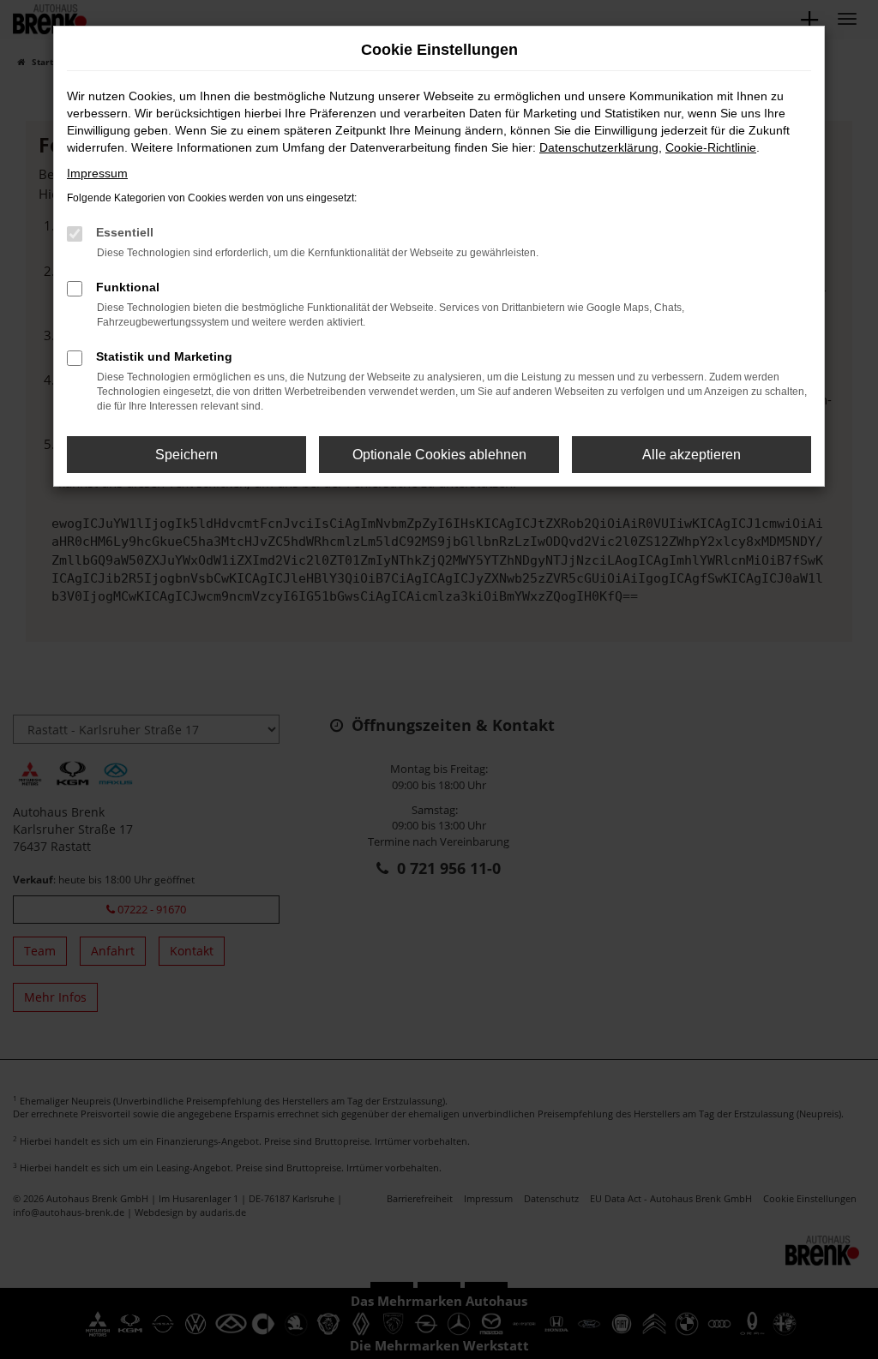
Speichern (186, 454)
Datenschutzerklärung (598, 147)
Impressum (97, 173)
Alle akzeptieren (691, 454)
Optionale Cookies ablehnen (439, 454)
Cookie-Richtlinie (710, 147)
